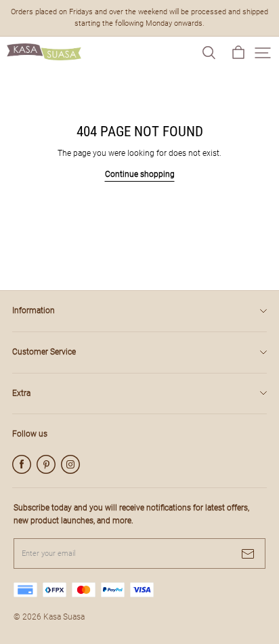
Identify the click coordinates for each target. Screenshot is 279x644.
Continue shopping (140, 174)
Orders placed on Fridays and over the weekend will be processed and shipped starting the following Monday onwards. (140, 17)
